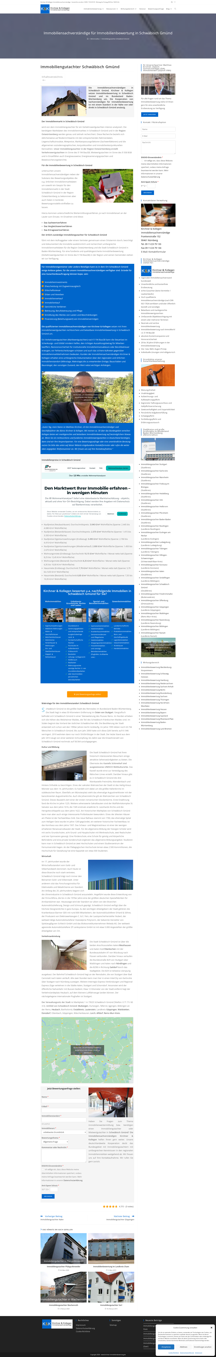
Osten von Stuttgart (104, 712)
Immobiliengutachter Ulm (152, 500)
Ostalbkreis (78, 1009)
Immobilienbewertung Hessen (154, 709)
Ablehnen (183, 1347)
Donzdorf (46, 1013)
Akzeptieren (166, 1347)
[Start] (87, 39)
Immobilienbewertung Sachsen (154, 696)
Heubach (56, 1009)
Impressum (198, 1353)
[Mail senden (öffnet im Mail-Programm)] (174, 2)
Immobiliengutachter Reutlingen (155, 526)
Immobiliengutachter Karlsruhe (154, 471)
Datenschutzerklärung (187, 1353)
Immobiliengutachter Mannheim (155, 477)
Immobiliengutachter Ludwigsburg (155, 542)
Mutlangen (83, 1006)
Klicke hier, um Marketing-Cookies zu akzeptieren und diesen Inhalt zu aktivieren (87, 397)
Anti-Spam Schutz (50, 1185)
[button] (211, 1328)
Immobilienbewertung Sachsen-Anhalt (157, 686)
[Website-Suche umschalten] (175, 8)
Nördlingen (121, 963)
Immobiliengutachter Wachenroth (63, 1305)
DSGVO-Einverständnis (52, 1166)
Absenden (48, 1196)
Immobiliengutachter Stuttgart (154, 464)
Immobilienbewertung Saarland (154, 716)
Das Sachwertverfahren (55, 222)
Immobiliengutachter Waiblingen (155, 613)
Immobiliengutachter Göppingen (155, 607)
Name (45, 1097)
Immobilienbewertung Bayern (153, 712)
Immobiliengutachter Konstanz (154, 565)
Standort (106, 104)
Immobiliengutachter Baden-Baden (156, 519)
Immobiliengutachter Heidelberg (155, 493)
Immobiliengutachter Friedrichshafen (157, 594)
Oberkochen (110, 949)
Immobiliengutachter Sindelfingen (155, 577)
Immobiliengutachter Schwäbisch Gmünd (115, 39)
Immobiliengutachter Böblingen (154, 626)
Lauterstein (90, 1009)
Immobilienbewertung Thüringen (155, 699)
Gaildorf (113, 967)
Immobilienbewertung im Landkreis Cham (111, 1266)
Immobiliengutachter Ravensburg (155, 620)
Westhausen (125, 945)
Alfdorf (100, 1013)
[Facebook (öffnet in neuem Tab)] (171, 2)
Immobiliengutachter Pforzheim (154, 513)
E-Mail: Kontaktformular (153, 251)
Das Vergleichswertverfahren (58, 226)
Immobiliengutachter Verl (111, 1305)
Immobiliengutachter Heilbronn (154, 506)
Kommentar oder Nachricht (55, 1147)
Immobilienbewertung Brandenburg (156, 693)
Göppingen (111, 1009)
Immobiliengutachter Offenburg (154, 600)
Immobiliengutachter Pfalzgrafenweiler (63, 1266)
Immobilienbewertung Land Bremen (156, 729)
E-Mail (45, 1106)
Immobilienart (49, 1128)
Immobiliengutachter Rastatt (153, 633)
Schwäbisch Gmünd (106, 107)
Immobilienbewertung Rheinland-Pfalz (157, 719)
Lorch (93, 1013)
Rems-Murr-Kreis (112, 1013)
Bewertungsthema (51, 1138)
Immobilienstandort (51, 1116)
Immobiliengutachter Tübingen (154, 548)
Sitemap (113, 1325)
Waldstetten (123, 1009)
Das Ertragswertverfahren (56, 230)
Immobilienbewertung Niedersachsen (157, 683)
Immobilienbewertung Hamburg (154, 680)
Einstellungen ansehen (202, 1347)
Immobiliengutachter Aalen (152, 571)
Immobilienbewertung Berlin (153, 690)
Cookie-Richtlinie (174, 1353)
